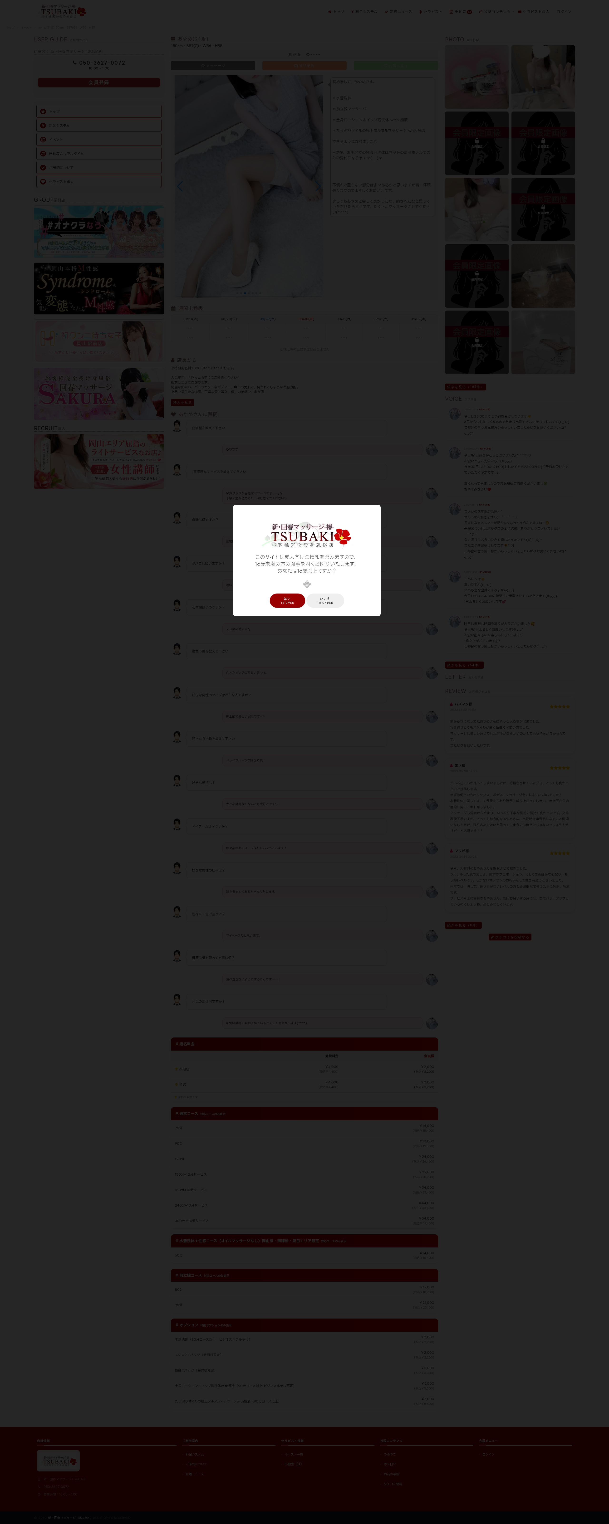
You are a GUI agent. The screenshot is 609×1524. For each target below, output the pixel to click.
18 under (325, 600)
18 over (287, 600)
